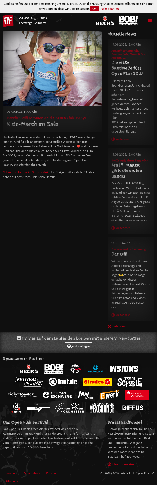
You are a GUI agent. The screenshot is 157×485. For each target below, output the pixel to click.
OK (94, 9)
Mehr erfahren (109, 9)
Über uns (12, 481)
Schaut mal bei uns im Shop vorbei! (26, 172)
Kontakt (51, 473)
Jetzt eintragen (80, 346)
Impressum (10, 473)
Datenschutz (32, 473)
